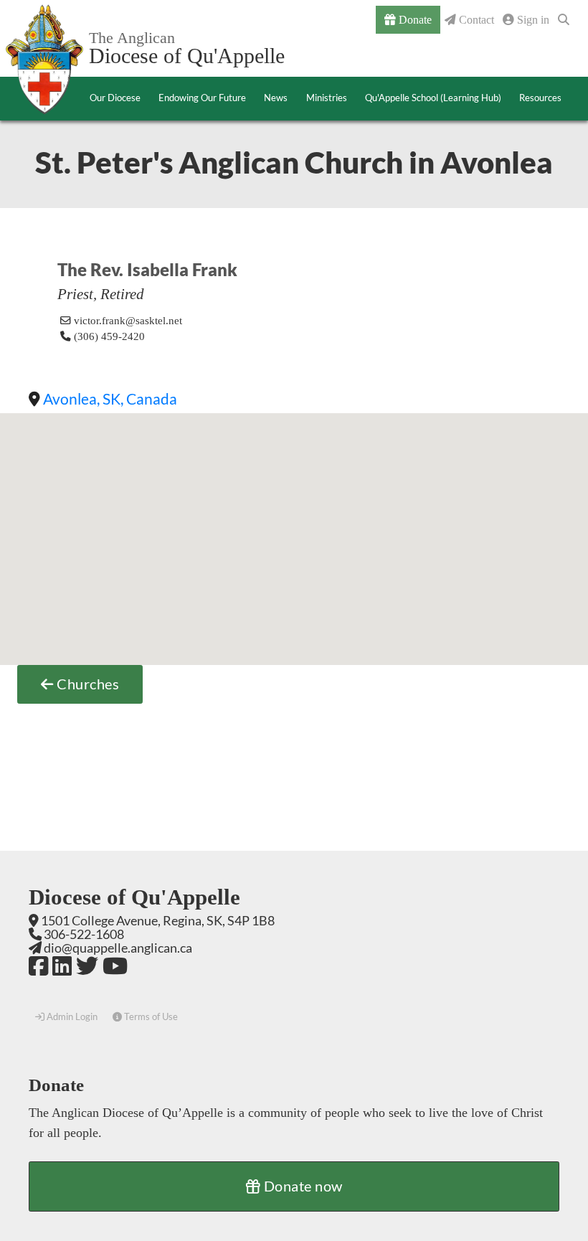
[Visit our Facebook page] (38, 965)
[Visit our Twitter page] (87, 965)
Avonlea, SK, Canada (110, 398)
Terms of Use (150, 1016)
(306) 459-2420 (108, 336)
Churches (87, 683)
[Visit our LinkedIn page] (62, 965)
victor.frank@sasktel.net (128, 320)
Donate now (301, 1185)
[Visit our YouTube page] (115, 965)
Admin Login (71, 1016)
